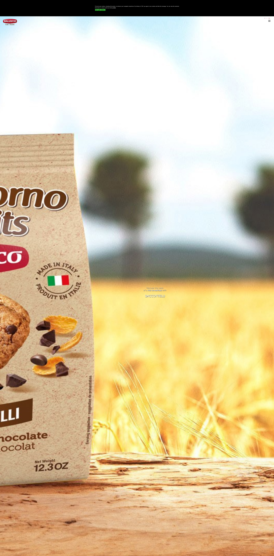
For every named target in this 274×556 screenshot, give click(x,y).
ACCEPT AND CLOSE (100, 9)
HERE (114, 7)
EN (269, 18)
